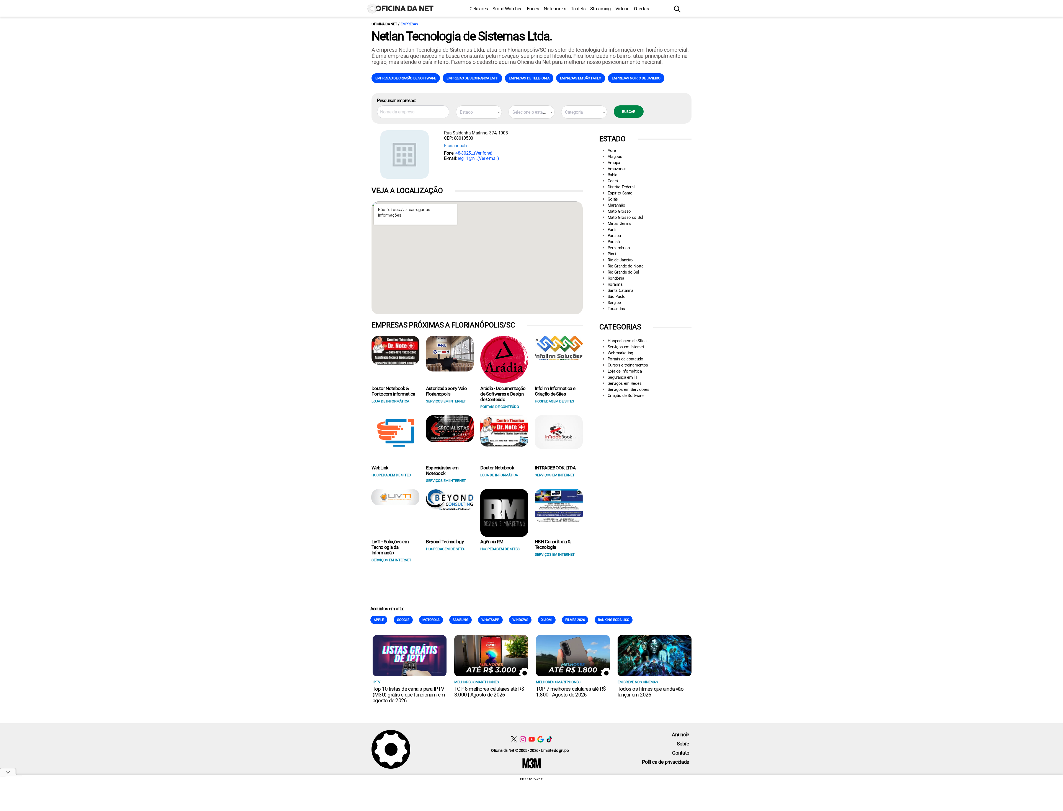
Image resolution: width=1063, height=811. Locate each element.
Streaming (600, 8)
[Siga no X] (513, 739)
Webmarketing (620, 352)
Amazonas (617, 168)
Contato (680, 753)
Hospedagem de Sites (627, 340)
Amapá (614, 162)
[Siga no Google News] (540, 739)
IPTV (376, 682)
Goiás (613, 199)
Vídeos (622, 8)
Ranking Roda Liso (613, 620)
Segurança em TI (622, 377)
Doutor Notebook (497, 468)
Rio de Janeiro (620, 260)
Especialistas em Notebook (442, 470)
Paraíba (614, 235)
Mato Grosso (619, 211)
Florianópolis (456, 145)
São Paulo (617, 296)
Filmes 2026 (575, 620)
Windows (520, 620)
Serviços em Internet (626, 346)
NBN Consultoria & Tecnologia (553, 544)
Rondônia (616, 278)
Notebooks (555, 8)
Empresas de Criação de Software (405, 78)
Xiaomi (546, 620)
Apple (379, 620)
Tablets (578, 8)
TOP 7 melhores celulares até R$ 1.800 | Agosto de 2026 (571, 692)
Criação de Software (626, 395)
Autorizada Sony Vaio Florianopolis (446, 391)
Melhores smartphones (476, 682)
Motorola (431, 620)
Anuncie (680, 734)
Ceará (613, 180)
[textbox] (479, 112)
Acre (612, 150)
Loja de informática (625, 371)
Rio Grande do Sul (623, 272)
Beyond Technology (445, 541)
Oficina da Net (384, 24)
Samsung (460, 620)
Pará (612, 229)
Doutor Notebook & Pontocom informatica (393, 391)
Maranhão (616, 205)
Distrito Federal (621, 186)
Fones (533, 8)
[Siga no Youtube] (531, 739)
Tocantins (616, 308)
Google (403, 620)
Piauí (612, 253)
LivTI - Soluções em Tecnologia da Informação (390, 547)
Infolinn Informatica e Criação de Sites (555, 391)
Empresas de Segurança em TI (472, 78)
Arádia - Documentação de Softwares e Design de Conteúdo (502, 394)
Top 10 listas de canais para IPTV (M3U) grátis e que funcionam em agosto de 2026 (409, 694)
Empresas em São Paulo (580, 78)
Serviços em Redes (625, 383)
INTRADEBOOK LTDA (555, 468)
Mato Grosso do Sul (625, 217)
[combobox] (479, 112)
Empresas (409, 24)
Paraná (614, 241)
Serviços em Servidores (628, 389)
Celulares (478, 8)
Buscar (628, 112)
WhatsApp (490, 620)
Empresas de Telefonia (529, 78)
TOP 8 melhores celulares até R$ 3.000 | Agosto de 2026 (489, 692)
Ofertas (641, 8)
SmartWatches (507, 8)
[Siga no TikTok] (549, 739)
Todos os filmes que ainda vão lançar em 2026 (650, 692)
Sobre (683, 744)
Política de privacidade (665, 762)
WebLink (379, 468)
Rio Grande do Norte (626, 266)
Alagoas (615, 156)
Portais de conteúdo (625, 359)
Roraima (615, 284)
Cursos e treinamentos (628, 365)
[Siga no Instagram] (522, 739)
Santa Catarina (621, 290)
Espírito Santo (620, 193)
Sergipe (614, 302)
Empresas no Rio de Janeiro (636, 78)
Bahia (612, 174)
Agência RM (491, 541)
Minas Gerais (619, 223)
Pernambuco (619, 247)
